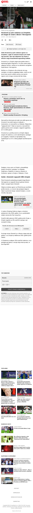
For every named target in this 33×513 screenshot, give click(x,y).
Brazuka (4, 277)
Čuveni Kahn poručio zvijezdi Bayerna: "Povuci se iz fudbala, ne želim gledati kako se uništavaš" (8, 401)
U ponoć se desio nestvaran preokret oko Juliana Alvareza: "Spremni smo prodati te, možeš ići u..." (22, 462)
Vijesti (7, 228)
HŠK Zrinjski (18, 44)
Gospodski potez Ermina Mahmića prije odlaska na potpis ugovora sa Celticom (24, 383)
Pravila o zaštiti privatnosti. (16, 508)
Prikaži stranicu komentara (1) (16, 289)
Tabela (16, 228)
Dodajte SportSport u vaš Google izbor (17, 48)
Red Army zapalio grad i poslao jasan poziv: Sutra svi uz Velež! (22, 448)
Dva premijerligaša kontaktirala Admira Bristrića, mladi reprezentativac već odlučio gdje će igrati (17, 108)
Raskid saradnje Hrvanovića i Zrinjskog (16, 114)
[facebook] (2, 40)
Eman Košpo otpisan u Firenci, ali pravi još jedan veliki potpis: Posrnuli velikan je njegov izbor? (8, 383)
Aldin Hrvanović (9, 44)
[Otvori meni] (30, 1)
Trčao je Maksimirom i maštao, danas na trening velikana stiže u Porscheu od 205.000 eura (22, 481)
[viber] (5, 40)
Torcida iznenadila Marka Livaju (22, 428)
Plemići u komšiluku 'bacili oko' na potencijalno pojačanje (14, 99)
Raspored (26, 228)
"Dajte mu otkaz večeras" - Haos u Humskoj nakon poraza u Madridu (24, 400)
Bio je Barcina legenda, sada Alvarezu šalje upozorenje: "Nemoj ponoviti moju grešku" (22, 438)
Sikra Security (18, 510)
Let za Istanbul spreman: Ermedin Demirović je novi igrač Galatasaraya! (24, 418)
